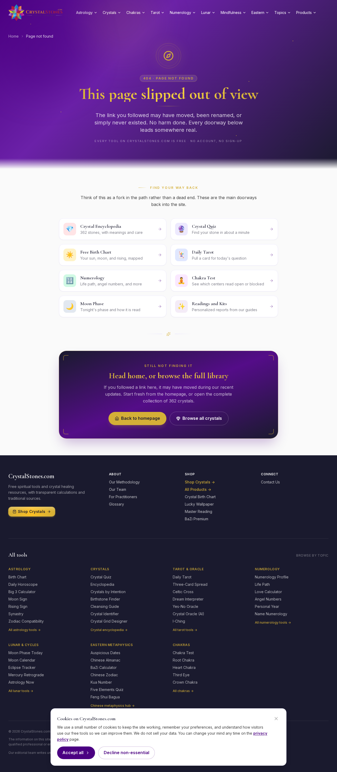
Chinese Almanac (105, 660)
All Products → (198, 489)
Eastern (257, 12)
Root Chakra (183, 660)
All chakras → (183, 691)
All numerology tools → (273, 622)
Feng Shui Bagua (105, 697)
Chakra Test (183, 652)
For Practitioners (123, 497)
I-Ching (179, 621)
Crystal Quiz (101, 577)
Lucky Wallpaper (199, 504)
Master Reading (198, 511)
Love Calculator (268, 591)
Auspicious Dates (105, 652)
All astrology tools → (24, 630)
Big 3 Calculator (22, 591)
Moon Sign (17, 599)
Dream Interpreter (188, 599)
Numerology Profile (272, 577)
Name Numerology (271, 614)
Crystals (109, 12)
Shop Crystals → (200, 482)
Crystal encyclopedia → (109, 630)
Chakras (133, 12)
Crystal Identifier (105, 614)
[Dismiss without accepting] (276, 718)
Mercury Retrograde (26, 675)
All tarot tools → (185, 630)
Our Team (117, 489)
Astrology (84, 12)
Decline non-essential (126, 752)
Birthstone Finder (105, 599)
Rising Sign (17, 606)
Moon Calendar (21, 660)
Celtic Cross (183, 591)
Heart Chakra (184, 667)
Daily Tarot (182, 577)
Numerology (180, 12)
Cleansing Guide (105, 606)
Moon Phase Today (25, 652)
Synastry (15, 614)
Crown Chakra (185, 682)
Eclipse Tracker (22, 667)
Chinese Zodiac (104, 675)
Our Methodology (124, 482)
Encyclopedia (102, 584)
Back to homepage (140, 418)
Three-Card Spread (190, 584)
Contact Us (270, 482)
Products (304, 12)
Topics (280, 12)
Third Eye (181, 675)
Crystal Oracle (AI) (188, 614)
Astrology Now (21, 682)
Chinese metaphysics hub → (113, 706)
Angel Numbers (268, 599)
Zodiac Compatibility (26, 621)
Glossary (116, 504)
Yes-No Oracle (185, 606)
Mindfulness (231, 12)
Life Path (262, 584)
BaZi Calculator (104, 667)
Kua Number (101, 682)
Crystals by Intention (108, 591)
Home (13, 36)
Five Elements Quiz (107, 689)
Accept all (72, 752)
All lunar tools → (20, 691)
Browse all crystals (202, 418)
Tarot (155, 12)
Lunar (206, 12)
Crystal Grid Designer (109, 621)
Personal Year (267, 606)
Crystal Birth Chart (200, 497)
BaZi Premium (196, 519)
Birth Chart (17, 577)
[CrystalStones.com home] (35, 12)
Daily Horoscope (23, 584)
